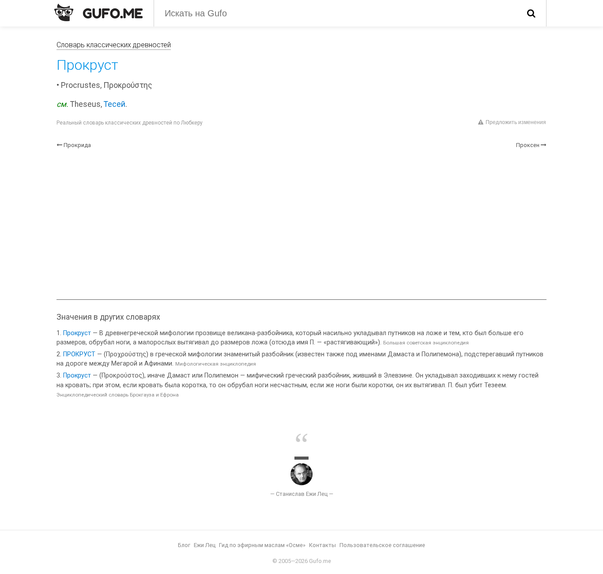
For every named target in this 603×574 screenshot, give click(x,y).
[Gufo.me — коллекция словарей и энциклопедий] (98, 12)
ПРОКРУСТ (79, 354)
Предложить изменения (516, 122)
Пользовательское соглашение (382, 545)
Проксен (527, 145)
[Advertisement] (301, 224)
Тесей (114, 104)
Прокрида (77, 145)
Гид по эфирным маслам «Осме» (262, 545)
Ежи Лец (204, 545)
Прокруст (77, 333)
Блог (184, 545)
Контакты (322, 545)
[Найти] (531, 13)
